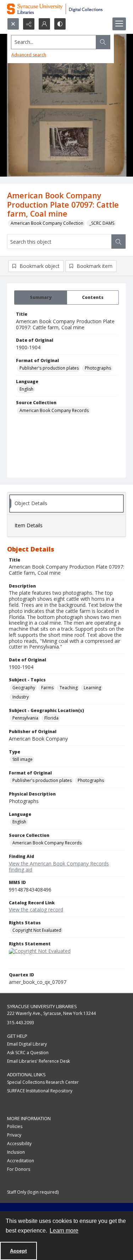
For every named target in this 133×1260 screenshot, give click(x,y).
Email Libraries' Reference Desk (38, 1061)
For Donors (18, 1169)
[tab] (41, 297)
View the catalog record (36, 909)
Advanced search (28, 55)
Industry (20, 697)
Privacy (14, 1135)
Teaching (69, 688)
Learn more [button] (64, 1231)
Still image (22, 759)
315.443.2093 (20, 1023)
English (26, 389)
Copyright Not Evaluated (36, 930)
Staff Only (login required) (33, 1192)
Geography (23, 688)
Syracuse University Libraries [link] (42, 1006)
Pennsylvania (25, 718)
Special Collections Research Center (43, 1082)
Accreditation (20, 1161)
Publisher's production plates (49, 368)
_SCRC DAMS (101, 223)
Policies (14, 1126)
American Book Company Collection (47, 223)
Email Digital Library (27, 1044)
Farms (47, 688)
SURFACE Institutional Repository (39, 1091)
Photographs (98, 368)
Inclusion (16, 1152)
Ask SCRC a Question (28, 1053)
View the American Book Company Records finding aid (59, 866)
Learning (92, 688)
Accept (18, 1251)
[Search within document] (118, 241)
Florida (51, 718)
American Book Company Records (54, 410)
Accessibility (19, 1143)
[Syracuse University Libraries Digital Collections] (66, 9)
